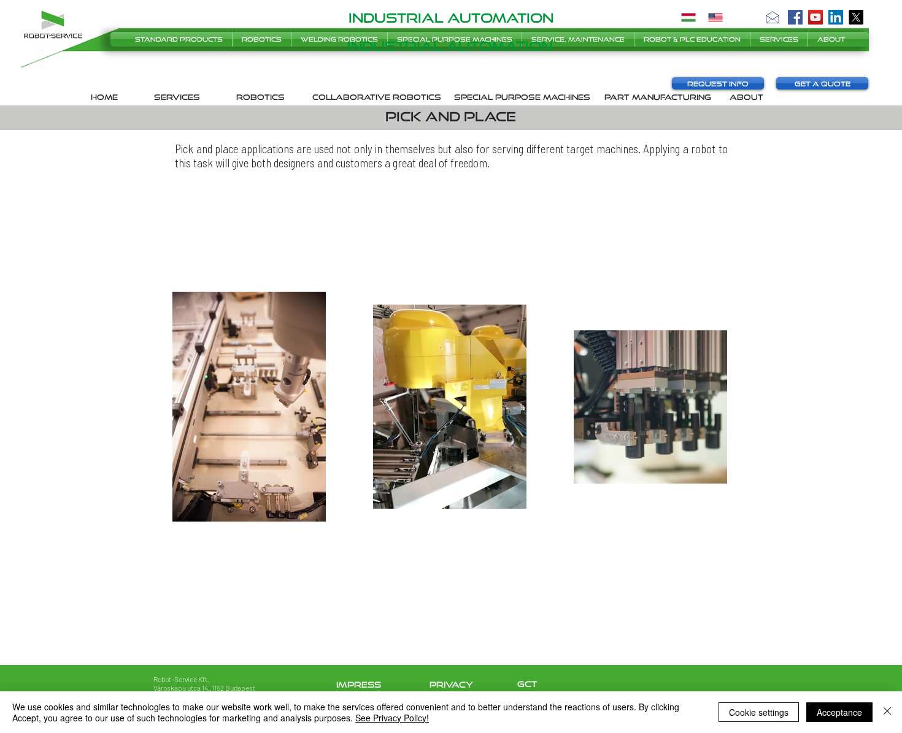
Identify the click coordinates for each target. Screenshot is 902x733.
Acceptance (839, 712)
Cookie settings (758, 712)
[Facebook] (795, 17)
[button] (772, 17)
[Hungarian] (688, 17)
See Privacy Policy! (392, 718)
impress (358, 684)
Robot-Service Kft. (181, 679)
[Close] (887, 712)
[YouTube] (815, 17)
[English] (716, 17)
